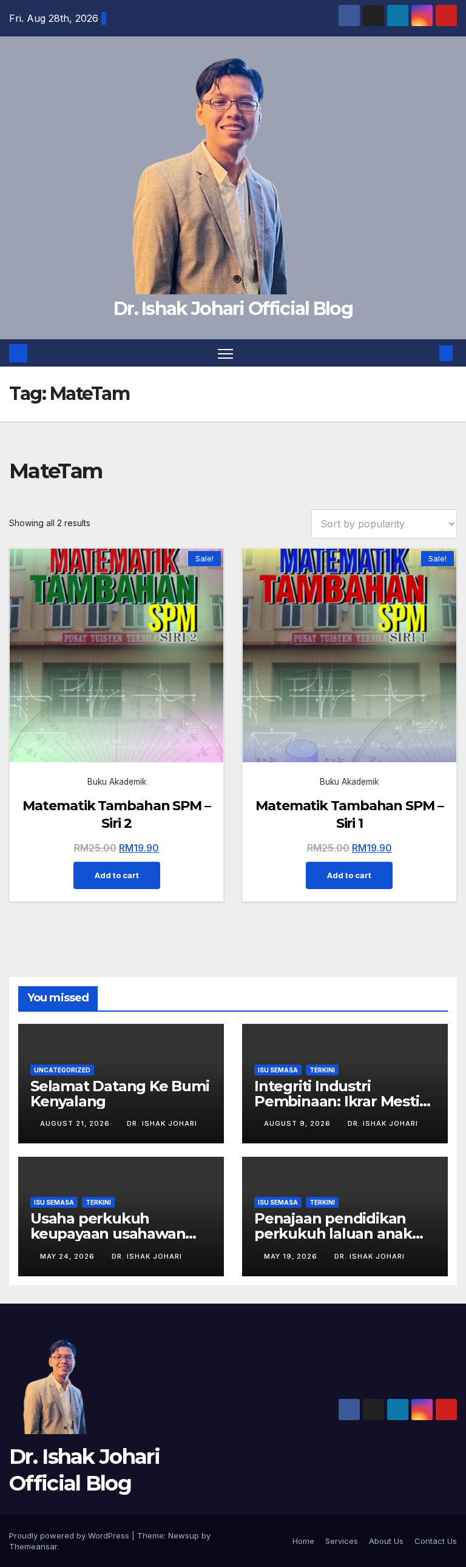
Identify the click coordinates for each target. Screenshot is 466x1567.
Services (341, 1541)
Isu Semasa (278, 1070)
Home (303, 1541)
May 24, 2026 (68, 1256)
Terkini (322, 1070)
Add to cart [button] (117, 875)
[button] (426, 353)
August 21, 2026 (76, 1123)
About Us (386, 1541)
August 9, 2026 (298, 1123)
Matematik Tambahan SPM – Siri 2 (116, 814)
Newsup (183, 1535)
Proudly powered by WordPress (70, 1535)
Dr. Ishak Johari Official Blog (233, 308)
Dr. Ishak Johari (162, 1123)
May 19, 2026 (292, 1256)
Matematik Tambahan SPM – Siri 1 (349, 814)
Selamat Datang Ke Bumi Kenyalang (119, 1093)
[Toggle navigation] (225, 353)
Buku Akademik (116, 782)
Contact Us (435, 1541)
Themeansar (33, 1546)
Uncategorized (62, 1070)
